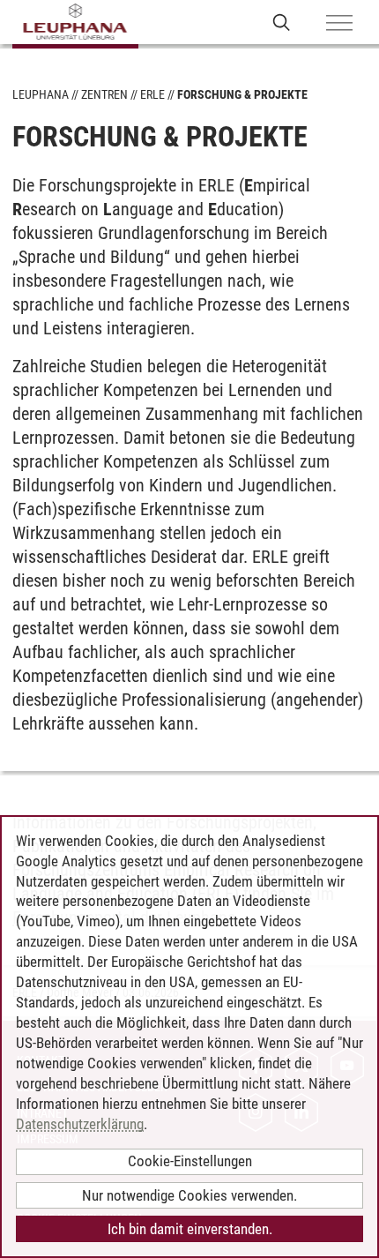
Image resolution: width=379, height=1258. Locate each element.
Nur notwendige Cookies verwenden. (189, 1195)
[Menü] (339, 23)
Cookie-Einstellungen (190, 1161)
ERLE (152, 94)
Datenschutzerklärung (80, 1124)
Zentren (104, 94)
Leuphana (40, 94)
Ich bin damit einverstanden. (190, 1229)
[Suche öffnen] (282, 21)
